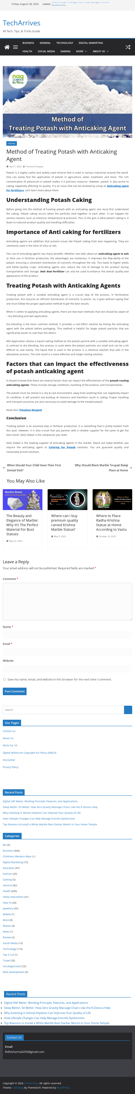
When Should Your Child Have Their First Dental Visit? (34, 467)
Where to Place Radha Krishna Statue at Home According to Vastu (111, 522)
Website (8, 661)
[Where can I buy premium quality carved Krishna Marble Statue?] (67, 492)
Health (27, 51)
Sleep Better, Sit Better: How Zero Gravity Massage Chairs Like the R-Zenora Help (50, 807)
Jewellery (8, 908)
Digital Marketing (91, 42)
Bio (5, 845)
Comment (10, 579)
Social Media (46, 51)
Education (9, 868)
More (79, 51)
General (45, 42)
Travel (6, 960)
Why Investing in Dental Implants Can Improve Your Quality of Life (42, 812)
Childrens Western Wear (17, 856)
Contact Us (9, 731)
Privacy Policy (10, 767)
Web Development (13, 972)
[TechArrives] (7, 47)
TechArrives (21, 22)
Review (7, 937)
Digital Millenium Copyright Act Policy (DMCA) (29, 752)
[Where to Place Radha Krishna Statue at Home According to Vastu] (112, 492)
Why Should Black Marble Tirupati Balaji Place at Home (101, 467)
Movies (7, 925)
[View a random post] (128, 47)
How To (7, 902)
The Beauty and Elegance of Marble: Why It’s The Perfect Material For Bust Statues (22, 524)
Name (8, 627)
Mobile (7, 914)
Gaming (65, 51)
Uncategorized (11, 966)
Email (7, 644)
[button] (85, 51)
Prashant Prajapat (34, 166)
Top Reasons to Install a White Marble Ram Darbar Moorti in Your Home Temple (50, 824)
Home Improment (13, 897)
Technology (64, 42)
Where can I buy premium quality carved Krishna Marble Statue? (64, 522)
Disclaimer (9, 760)
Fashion (7, 873)
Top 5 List (8, 954)
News (6, 931)
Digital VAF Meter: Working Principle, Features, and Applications (40, 801)
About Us (99, 51)
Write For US (10, 745)
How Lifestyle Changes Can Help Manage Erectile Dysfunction (39, 818)
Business (28, 42)
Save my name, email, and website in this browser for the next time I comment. (60, 679)
